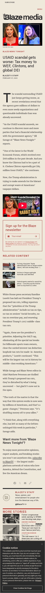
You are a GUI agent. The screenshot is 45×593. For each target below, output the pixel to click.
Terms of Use (10, 243)
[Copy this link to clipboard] (30, 483)
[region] (22, 567)
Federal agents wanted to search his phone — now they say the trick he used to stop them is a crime (29, 283)
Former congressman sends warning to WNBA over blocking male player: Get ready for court (32, 517)
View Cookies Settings (22, 588)
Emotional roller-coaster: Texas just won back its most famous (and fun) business (31, 528)
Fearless (38, 524)
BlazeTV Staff (10, 76)
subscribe (10, 2)
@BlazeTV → (20, 504)
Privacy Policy (30, 242)
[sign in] (1, 2)
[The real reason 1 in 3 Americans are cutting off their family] (11, 540)
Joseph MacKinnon (29, 533)
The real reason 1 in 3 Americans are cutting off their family (32, 539)
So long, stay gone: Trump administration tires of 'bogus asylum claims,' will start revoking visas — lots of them (29, 266)
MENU (39, 9)
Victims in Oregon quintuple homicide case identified (26, 273)
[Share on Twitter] (20, 483)
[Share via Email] (25, 483)
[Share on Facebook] (15, 483)
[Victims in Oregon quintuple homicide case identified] (9, 275)
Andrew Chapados (29, 522)
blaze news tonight (14, 52)
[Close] (42, 544)
